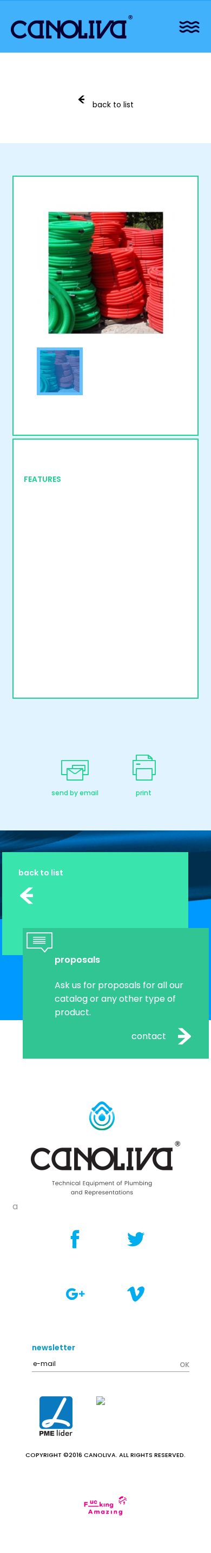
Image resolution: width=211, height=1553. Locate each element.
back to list (112, 104)
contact (149, 1036)
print (143, 792)
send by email (74, 792)
